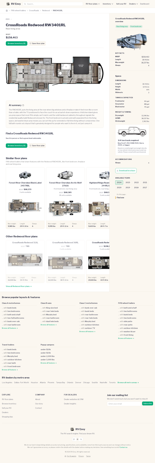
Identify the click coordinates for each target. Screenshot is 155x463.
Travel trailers (8, 345)
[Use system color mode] (74, 439)
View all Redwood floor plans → (19, 286)
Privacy (81, 456)
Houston (34, 382)
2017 (145, 187)
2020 (119, 187)
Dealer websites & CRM (73, 399)
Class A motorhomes (11, 303)
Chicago (86, 382)
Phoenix (51, 382)
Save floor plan (38, 43)
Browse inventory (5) (16, 43)
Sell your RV (121, 4)
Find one (120, 198)
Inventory (107, 4)
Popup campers (47, 345)
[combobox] (53, 4)
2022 (136, 182)
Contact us (123, 447)
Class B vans (46, 303)
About (37, 399)
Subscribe (147, 403)
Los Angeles (7, 382)
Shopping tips (7, 417)
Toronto (112, 382)
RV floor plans (91, 4)
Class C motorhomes (88, 303)
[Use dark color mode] (81, 439)
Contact (38, 408)
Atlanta (43, 382)
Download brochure (127, 171)
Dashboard (144, 4)
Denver (78, 382)
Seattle (95, 382)
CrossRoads (34, 10)
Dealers (132, 4)
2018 (136, 187)
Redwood (46, 10)
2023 (128, 182)
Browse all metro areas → (128, 382)
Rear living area (122, 26)
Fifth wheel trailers (18, 10)
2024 (119, 182)
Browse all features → (10, 328)
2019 (128, 187)
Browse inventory (9, 404)
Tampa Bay (60, 382)
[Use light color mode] (77, 439)
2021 (145, 182)
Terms (88, 456)
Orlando (70, 382)
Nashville (103, 382)
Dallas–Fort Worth (21, 382)
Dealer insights (70, 404)
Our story (39, 404)
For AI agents (71, 456)
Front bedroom (136, 26)
